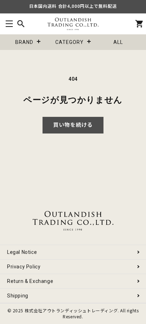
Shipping (17, 296)
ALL (118, 42)
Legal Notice (22, 252)
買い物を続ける (73, 125)
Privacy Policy (23, 266)
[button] (9, 24)
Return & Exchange (30, 281)
